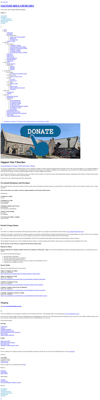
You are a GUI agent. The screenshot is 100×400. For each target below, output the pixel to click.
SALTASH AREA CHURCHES (17, 5)
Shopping (32, 166)
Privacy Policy (10, 114)
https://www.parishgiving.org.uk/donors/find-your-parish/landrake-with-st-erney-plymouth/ (23, 290)
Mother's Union (14, 83)
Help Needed (13, 109)
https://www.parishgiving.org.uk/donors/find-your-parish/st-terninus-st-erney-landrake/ (22, 284)
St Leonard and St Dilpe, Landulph (18, 52)
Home (5, 30)
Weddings (12, 68)
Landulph (3, 23)
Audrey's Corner (11, 41)
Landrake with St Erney (6, 20)
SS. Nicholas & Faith (15, 102)
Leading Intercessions (12, 110)
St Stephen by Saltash (15, 45)
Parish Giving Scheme (23, 166)
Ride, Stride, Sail (5, 344)
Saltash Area (10, 61)
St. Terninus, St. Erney (15, 107)
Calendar (9, 93)
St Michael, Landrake (15, 49)
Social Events (10, 92)
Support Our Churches (12, 96)
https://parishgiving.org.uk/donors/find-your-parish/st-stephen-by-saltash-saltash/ (20, 273)
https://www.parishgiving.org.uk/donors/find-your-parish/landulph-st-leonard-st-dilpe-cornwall (24, 295)
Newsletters (10, 34)
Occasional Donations (6, 166)
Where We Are (10, 56)
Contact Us (9, 54)
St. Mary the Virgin (15, 104)
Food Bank (13, 89)
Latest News (10, 32)
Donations (3, 370)
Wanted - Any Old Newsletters (17, 37)
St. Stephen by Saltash (15, 103)
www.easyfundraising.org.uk (12, 306)
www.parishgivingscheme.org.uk (75, 231)
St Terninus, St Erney (15, 51)
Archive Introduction (15, 100)
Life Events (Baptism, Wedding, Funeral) (11, 382)
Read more (72, 351)
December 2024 (14, 39)
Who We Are (10, 55)
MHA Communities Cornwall (17, 87)
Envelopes (15, 166)
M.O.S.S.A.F (13, 80)
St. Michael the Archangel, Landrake (19, 106)
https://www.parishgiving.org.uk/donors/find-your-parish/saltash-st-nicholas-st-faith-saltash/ (23, 279)
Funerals (12, 69)
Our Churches (4, 381)
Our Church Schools (12, 58)
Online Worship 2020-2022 (13, 116)
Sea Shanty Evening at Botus (8, 342)
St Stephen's (4, 17)
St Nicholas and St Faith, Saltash (18, 46)
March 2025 (13, 38)
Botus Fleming (4, 21)
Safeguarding (10, 97)
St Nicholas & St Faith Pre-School (18, 73)
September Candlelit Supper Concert (10, 345)
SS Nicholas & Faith (6, 18)
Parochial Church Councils (13, 111)
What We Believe (11, 59)
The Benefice (4, 16)
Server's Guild (13, 86)
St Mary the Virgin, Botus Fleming (18, 48)
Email (24, 364)
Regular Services (11, 63)
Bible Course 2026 (5, 341)
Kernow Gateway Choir (16, 76)
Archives (3, 328)
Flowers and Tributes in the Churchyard (16, 113)
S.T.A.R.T (12, 79)
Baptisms (12, 66)
